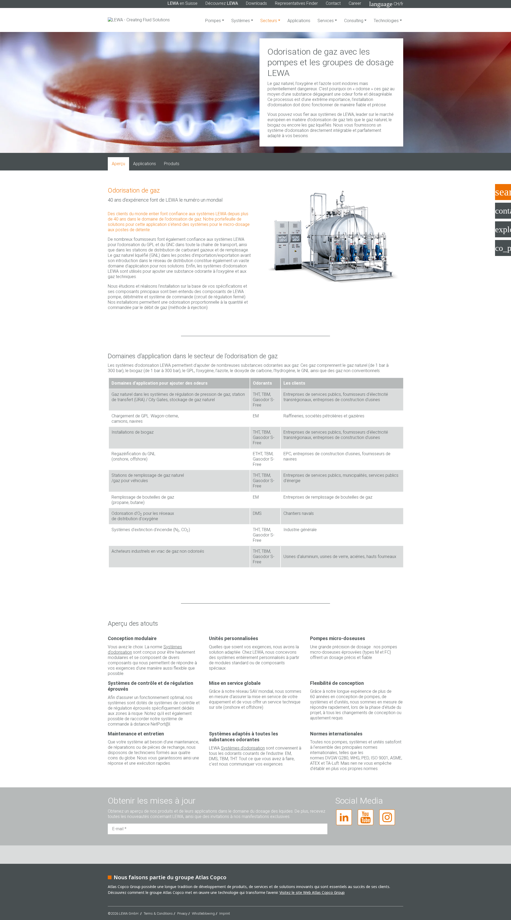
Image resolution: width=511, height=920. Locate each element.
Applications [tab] (144, 163)
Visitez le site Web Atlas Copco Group (312, 892)
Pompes (213, 20)
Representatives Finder (296, 3)
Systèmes (241, 20)
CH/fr (386, 4)
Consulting (354, 20)
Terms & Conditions (158, 913)
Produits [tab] (171, 163)
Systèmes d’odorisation (243, 748)
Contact (333, 3)
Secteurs (269, 20)
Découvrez (221, 3)
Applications (298, 20)
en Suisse (182, 3)
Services (326, 20)
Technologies (387, 20)
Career (355, 3)
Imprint (224, 913)
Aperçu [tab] (118, 163)
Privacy (182, 913)
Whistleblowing (203, 913)
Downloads (256, 3)
